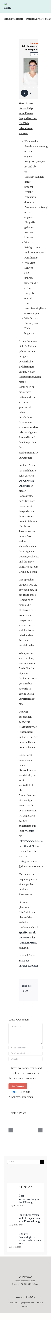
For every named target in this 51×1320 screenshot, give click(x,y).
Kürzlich (25, 1187)
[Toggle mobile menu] (45, 4)
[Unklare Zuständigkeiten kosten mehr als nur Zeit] (13, 1234)
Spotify (23, 932)
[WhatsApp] (28, 995)
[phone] (30, 1291)
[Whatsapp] (24, 1173)
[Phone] (16, 1173)
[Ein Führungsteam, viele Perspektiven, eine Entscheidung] (13, 1215)
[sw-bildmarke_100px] (25, 1265)
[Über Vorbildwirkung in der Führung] (13, 1196)
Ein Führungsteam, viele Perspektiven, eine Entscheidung (30, 1218)
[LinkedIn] (24, 995)
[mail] (25, 1291)
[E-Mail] (33, 995)
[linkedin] (21, 1291)
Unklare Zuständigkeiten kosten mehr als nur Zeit (30, 1238)
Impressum (20, 1297)
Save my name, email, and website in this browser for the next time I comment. (25, 1072)
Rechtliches (30, 1297)
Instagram (24, 861)
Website (29, 830)
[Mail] (12, 1173)
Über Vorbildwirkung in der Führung (29, 1199)
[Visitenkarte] (20, 1173)
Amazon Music (28, 942)
